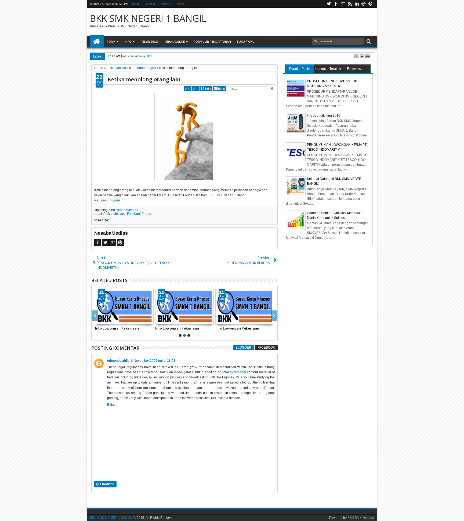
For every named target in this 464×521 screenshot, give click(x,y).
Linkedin (356, 4)
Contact (150, 3)
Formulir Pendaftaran (212, 41)
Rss (349, 4)
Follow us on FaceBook (356, 70)
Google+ (342, 4)
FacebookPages (139, 214)
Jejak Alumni (175, 41)
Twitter (328, 4)
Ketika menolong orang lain (144, 79)
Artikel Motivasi (114, 214)
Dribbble (363, 4)
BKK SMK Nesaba (360, 518)
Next (95, 315)
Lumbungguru (109, 200)
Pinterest (370, 4)
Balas (111, 405)
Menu (180, 3)
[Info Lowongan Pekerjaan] (124, 307)
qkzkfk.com (238, 372)
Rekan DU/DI (150, 41)
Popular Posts (299, 69)
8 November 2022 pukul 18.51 (153, 361)
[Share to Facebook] (99, 320)
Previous (274, 315)
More (164, 3)
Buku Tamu (246, 41)
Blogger (243, 347)
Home (97, 41)
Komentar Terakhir (327, 69)
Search (368, 41)
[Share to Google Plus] (111, 320)
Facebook (335, 4)
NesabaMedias (127, 210)
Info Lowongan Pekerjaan (117, 328)
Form (111, 41)
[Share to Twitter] (105, 320)
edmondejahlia (118, 361)
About (135, 3)
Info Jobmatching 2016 (137, 56)
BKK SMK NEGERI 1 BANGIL (148, 18)
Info (128, 41)
